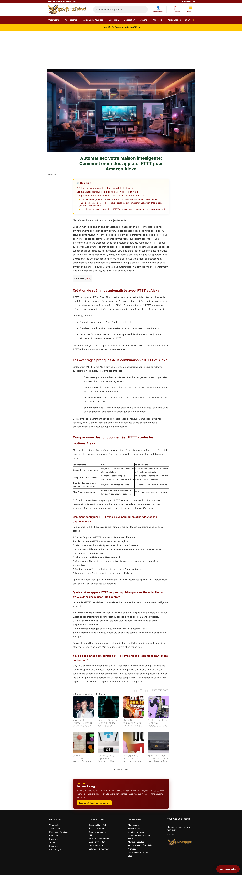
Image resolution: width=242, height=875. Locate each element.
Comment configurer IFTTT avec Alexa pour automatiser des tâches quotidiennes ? (120, 199)
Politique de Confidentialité (140, 845)
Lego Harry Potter (97, 842)
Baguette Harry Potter (98, 825)
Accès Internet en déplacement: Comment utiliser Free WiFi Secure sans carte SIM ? (106, 758)
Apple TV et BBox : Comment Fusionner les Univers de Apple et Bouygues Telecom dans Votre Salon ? (158, 758)
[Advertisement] (121, 50)
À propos (132, 849)
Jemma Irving (86, 786)
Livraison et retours (137, 832)
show (88, 278)
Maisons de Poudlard (58, 832)
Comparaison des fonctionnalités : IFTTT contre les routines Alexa (110, 195)
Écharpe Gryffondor (97, 828)
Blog (130, 856)
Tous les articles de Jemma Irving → (94, 803)
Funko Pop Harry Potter (99, 838)
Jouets (52, 842)
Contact (170, 834)
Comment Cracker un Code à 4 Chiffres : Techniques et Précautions (108, 723)
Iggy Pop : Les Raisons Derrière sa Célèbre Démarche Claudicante (82, 723)
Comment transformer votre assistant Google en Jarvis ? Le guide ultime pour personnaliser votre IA (82, 758)
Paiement (190, 12)
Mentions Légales (136, 842)
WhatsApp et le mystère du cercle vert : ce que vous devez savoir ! (132, 758)
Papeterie (53, 846)
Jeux (126, 770)
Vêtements (54, 825)
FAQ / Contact (174, 12)
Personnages (55, 849)
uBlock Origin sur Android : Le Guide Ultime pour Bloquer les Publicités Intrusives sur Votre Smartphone (133, 723)
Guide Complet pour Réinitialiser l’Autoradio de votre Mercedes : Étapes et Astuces (158, 723)
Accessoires (54, 828)
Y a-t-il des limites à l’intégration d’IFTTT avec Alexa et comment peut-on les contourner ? (123, 209)
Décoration (54, 839)
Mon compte (158, 12)
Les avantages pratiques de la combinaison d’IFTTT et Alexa (107, 192)
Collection (53, 835)
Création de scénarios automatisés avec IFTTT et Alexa (104, 188)
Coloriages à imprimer (99, 849)
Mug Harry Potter (96, 845)
